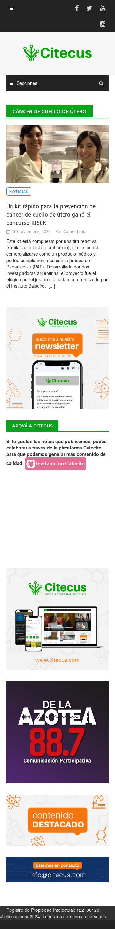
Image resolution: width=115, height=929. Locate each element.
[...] (52, 286)
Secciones (27, 83)
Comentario (74, 231)
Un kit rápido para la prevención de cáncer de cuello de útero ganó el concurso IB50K (51, 214)
